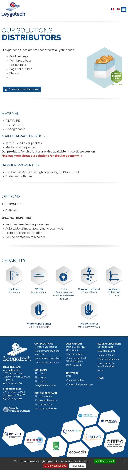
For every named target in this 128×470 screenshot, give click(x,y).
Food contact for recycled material (106, 365)
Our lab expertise (75, 380)
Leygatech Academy (45, 385)
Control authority (106, 355)
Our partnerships (43, 404)
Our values (40, 377)
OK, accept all (106, 461)
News (100, 370)
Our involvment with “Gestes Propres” (76, 359)
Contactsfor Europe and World (19, 409)
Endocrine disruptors (108, 359)
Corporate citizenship (46, 400)
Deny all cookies (56, 465)
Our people (41, 381)
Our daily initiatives (75, 354)
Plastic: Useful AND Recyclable (75, 348)
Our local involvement (46, 408)
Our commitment (43, 396)
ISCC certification (74, 365)
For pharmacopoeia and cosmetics (47, 352)
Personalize (77, 465)
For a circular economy (47, 362)
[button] (123, 9)
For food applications (46, 347)
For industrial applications (48, 358)
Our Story (40, 373)
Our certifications (106, 347)
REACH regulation (107, 351)
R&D (68, 376)
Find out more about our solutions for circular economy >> (42, 155)
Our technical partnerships (79, 384)
